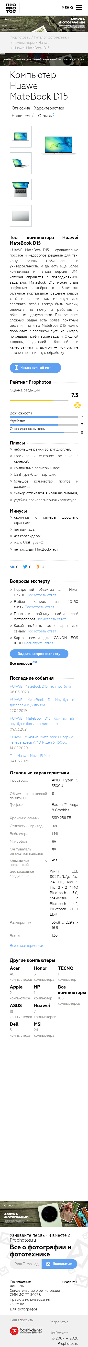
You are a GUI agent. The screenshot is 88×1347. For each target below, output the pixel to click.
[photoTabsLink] (21, 137)
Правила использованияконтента (30, 1302)
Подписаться (62, 1264)
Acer (15, 968)
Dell (14, 1024)
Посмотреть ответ (41, 595)
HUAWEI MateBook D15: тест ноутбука (40, 686)
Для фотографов (24, 1309)
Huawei (42, 1006)
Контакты (69, 1282)
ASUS (16, 1006)
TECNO (66, 968)
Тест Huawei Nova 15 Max (30, 755)
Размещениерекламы (20, 1283)
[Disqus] (44, 1109)
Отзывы (45, 116)
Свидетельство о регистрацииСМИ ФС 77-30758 (35, 1293)
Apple (16, 987)
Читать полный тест (36, 368)
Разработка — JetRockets (58, 1327)
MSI (38, 1024)
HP (37, 987)
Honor (40, 968)
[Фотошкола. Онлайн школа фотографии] (26, 1330)
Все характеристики (26, 945)
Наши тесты (22, 116)
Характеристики (49, 108)
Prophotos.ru (68, 1343)
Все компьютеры (72, 989)
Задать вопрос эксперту (39, 653)
